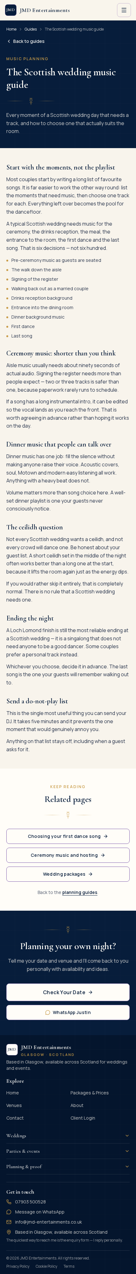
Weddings (16, 1136)
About (77, 1105)
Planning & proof (23, 1166)
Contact (15, 1118)
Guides (31, 29)
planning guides (79, 892)
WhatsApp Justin (72, 1012)
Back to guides (29, 41)
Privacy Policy (17, 1266)
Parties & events (23, 1151)
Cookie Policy (46, 1266)
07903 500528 (30, 1202)
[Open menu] (124, 10)
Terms (69, 1266)
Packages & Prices (90, 1093)
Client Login (83, 1118)
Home (11, 29)
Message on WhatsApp (40, 1212)
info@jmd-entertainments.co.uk (48, 1222)
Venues (14, 1105)
